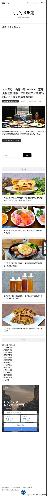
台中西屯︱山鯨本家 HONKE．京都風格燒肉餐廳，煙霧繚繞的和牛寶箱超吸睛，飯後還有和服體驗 (23, 93)
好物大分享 (8, 370)
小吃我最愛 (8, 357)
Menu (6, 3)
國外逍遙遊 (8, 375)
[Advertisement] (23, 61)
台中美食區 (8, 347)
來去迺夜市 (8, 360)
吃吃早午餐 (8, 355)
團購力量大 (8, 368)
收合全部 (12, 345)
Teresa (24, 101)
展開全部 (5, 345)
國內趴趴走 (8, 362)
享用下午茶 (8, 352)
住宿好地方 (8, 365)
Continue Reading (12, 140)
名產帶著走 (8, 372)
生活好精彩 (8, 378)
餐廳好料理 (8, 350)
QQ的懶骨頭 (23, 13)
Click (44, 248)
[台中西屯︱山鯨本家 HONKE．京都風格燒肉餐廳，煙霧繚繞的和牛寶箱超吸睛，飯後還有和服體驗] (23, 116)
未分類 (6, 380)
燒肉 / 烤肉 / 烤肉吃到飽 (10, 101)
